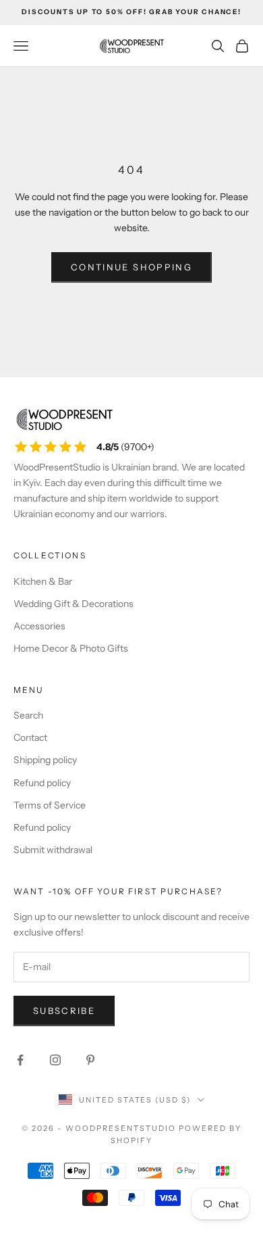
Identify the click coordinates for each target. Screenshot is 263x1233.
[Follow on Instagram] (55, 1060)
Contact (30, 737)
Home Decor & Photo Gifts (70, 648)
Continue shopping (131, 267)
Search (28, 715)
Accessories (39, 626)
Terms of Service (49, 805)
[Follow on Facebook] (20, 1060)
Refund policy (42, 783)
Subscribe (64, 1010)
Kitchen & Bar (42, 581)
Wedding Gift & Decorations (73, 604)
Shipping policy (45, 760)
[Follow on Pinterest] (90, 1060)
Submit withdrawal (52, 850)
